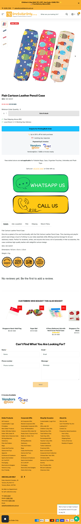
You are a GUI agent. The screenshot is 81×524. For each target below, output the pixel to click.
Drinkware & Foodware (9, 455)
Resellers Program (67, 443)
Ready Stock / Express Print (29, 433)
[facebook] (24, 477)
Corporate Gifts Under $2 (28, 431)
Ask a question (17, 224)
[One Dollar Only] (40, 183)
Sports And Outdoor (7, 458)
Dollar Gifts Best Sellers (9, 431)
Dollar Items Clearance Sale (10, 436)
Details (5, 224)
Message (45, 361)
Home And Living (26, 470)
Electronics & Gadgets (8, 465)
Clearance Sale (44, 470)
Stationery (5, 441)
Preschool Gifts (44, 448)
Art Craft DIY (5, 460)
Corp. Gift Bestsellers (27, 428)
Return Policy (45, 224)
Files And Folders (7, 443)
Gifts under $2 (44, 426)
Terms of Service (67, 441)
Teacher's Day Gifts (46, 441)
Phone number (7, 361)
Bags (3, 445)
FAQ (26, 224)
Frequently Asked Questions (68, 431)
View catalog (3, 14)
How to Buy (65, 433)
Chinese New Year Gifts (47, 455)
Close (78, 3)
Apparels (4, 453)
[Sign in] (73, 14)
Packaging (5, 462)
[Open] (5, 518)
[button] (75, 56)
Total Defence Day (45, 433)
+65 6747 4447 (38, 169)
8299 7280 (7, 8)
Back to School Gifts (46, 450)
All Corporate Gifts (26, 421)
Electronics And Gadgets (28, 467)
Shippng (34, 224)
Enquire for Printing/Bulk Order (40, 129)
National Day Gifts (45, 431)
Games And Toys (7, 450)
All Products (5, 421)
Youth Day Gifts (44, 436)
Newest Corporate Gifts (28, 424)
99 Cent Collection (45, 467)
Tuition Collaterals (45, 445)
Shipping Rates (66, 438)
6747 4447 (7, 496)
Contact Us (63, 428)
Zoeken (67, 14)
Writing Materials (7, 438)
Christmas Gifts (44, 458)
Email (43, 350)
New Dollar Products (8, 428)
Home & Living (6, 467)
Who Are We (63, 421)
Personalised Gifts (45, 438)
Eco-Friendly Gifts (45, 465)
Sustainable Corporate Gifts (29, 426)
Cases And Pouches (8, 448)
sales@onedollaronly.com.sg (23, 8)
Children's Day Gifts (46, 428)
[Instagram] (22, 477)
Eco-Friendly (5, 470)
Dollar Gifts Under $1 (8, 433)
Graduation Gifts (45, 443)
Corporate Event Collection (48, 453)
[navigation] (4, 24)
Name (4, 350)
